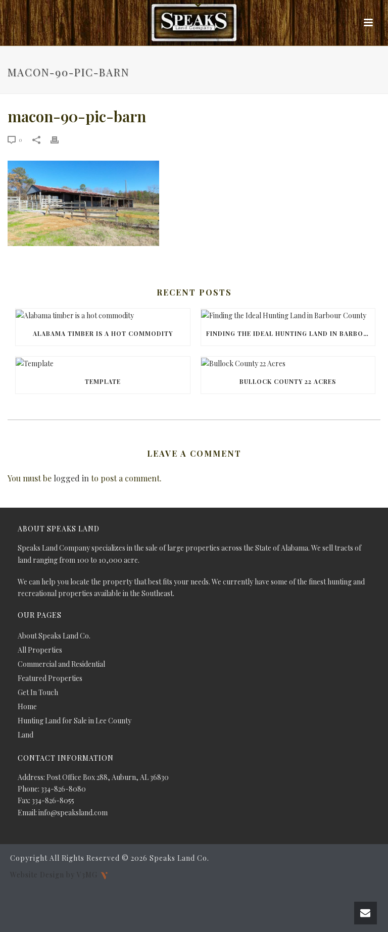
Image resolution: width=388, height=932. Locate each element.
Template (103, 381)
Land (25, 735)
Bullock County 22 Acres (287, 381)
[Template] (103, 363)
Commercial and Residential (61, 664)
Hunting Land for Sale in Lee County (74, 720)
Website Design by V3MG (55, 874)
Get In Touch (38, 692)
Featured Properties (50, 678)
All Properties (40, 650)
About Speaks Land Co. (54, 636)
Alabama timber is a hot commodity (103, 333)
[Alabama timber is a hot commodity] (103, 315)
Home (27, 706)
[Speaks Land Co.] (194, 22)
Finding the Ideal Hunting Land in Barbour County (290, 333)
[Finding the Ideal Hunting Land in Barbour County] (288, 315)
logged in (71, 478)
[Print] (60, 139)
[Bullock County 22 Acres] (288, 363)
